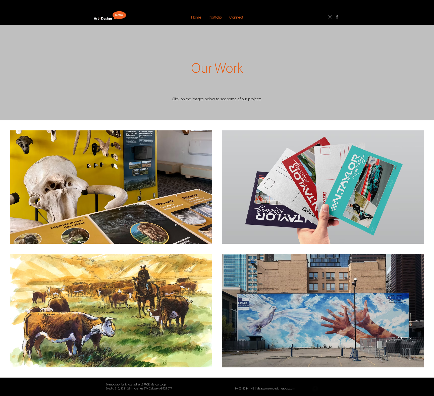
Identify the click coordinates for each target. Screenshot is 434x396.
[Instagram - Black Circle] (324, 389)
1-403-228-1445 (244, 388)
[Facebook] (337, 17)
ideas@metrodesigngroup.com (275, 388)
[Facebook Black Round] (315, 389)
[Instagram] (330, 17)
